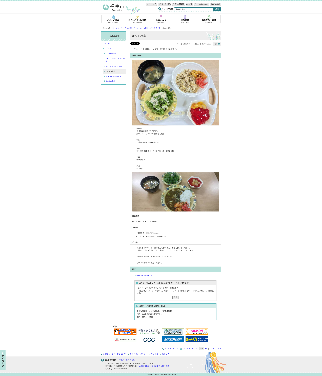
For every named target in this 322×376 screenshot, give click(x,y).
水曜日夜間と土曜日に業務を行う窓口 (154, 366)
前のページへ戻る (171, 349)
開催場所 (145, 275)
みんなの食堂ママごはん (114, 66)
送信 (175, 297)
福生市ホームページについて (114, 354)
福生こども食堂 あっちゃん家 (115, 60)
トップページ (117, 28)
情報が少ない (199, 291)
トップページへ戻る (189, 349)
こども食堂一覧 (154, 28)
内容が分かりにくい (162, 291)
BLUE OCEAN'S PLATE (114, 76)
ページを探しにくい (182, 291)
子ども (136, 28)
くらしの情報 (127, 28)
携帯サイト (166, 354)
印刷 (215, 44)
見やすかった (145, 291)
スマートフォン (215, 349)
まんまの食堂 (110, 81)
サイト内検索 (167, 9)
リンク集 (154, 354)
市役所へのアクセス (127, 360)
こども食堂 (144, 28)
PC (206, 349)
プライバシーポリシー (138, 354)
